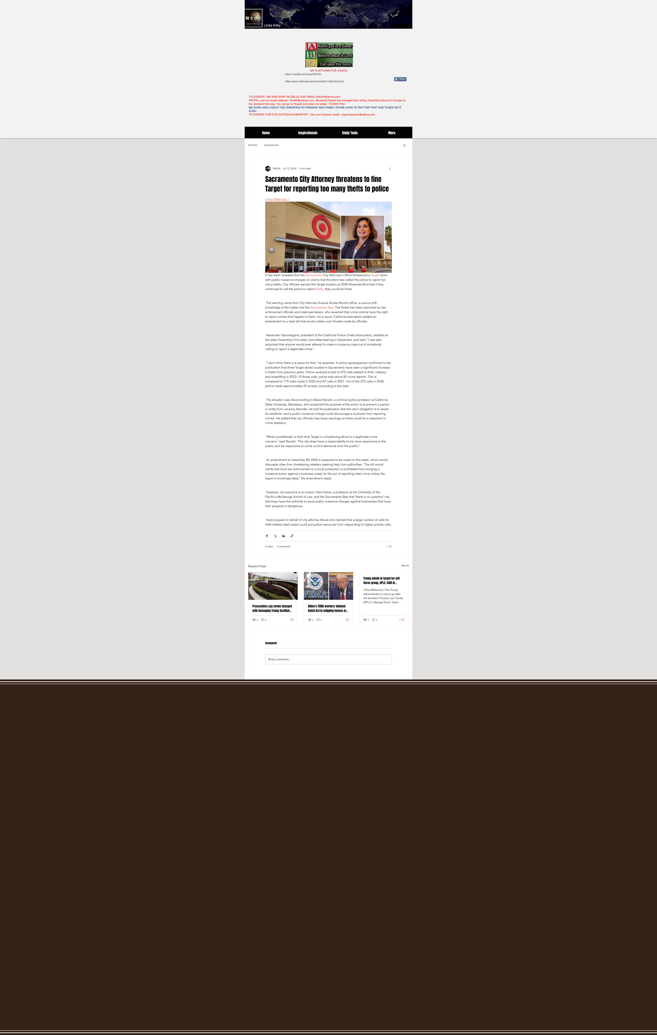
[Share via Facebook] (266, 536)
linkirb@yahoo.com (328, 96)
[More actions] (390, 169)
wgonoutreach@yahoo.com (358, 114)
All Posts (252, 145)
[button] (404, 145)
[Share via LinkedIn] (283, 536)
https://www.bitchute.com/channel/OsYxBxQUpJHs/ (314, 81)
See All (405, 565)
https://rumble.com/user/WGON (303, 74)
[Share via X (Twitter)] (275, 536)
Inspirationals (271, 145)
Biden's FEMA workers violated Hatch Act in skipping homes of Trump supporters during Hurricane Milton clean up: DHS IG (328, 608)
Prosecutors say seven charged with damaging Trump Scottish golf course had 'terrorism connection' (272, 608)
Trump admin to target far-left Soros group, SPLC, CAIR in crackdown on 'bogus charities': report (383, 580)
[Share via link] (292, 536)
